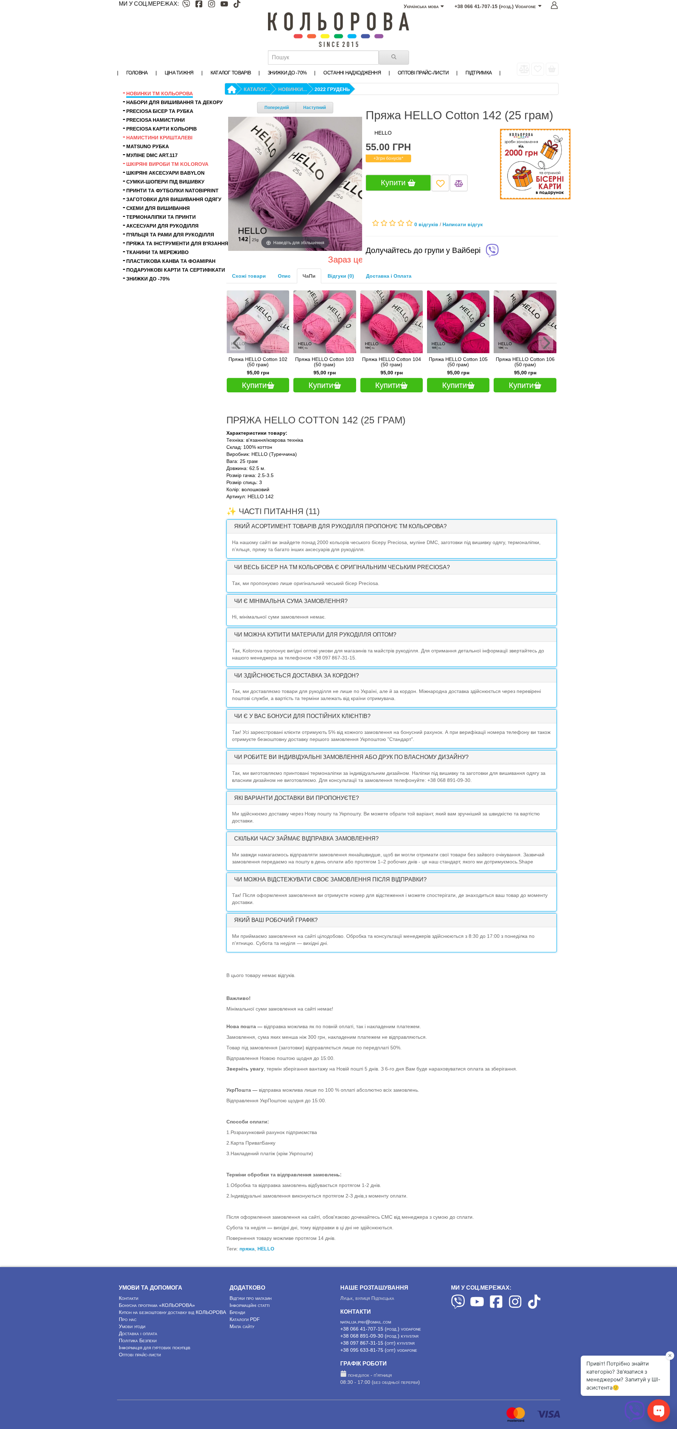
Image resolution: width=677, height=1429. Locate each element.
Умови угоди (132, 1326)
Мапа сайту (242, 1326)
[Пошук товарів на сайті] (394, 57)
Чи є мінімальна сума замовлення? (291, 601)
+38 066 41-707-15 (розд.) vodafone (380, 1329)
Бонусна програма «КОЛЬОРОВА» (157, 1305)
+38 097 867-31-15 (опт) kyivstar (377, 1343)
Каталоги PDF (245, 1319)
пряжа (247, 1249)
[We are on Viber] (458, 1307)
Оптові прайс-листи (140, 1354)
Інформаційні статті (250, 1305)
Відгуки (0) (341, 276)
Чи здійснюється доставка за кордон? (296, 676)
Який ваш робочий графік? (276, 920)
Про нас (127, 1319)
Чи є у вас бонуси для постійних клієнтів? (302, 716)
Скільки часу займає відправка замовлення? (306, 839)
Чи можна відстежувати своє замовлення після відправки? (330, 879)
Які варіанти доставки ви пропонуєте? (296, 798)
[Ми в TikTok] (237, 5)
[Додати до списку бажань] (440, 183)
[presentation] (237, 343)
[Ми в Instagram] (211, 5)
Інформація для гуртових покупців (154, 1347)
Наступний (314, 107)
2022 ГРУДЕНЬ (332, 89)
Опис (284, 276)
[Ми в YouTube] (224, 5)
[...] (552, 69)
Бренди (237, 1312)
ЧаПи (309, 276)
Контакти (128, 1298)
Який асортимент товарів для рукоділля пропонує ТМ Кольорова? (340, 526)
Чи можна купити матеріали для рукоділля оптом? (315, 635)
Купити (394, 182)
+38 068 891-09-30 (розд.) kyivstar (379, 1336)
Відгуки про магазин (251, 1298)
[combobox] (323, 57)
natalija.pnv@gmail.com (365, 1322)
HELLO (265, 1249)
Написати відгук (463, 224)
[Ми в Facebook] (199, 5)
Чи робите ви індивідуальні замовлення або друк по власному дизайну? (351, 757)
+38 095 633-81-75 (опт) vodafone (378, 1350)
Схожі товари (249, 276)
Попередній (276, 107)
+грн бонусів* (388, 158)
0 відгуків (426, 224)
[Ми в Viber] (186, 5)
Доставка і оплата (138, 1333)
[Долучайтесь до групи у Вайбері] (492, 251)
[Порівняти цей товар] (459, 183)
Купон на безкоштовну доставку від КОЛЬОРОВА (172, 1312)
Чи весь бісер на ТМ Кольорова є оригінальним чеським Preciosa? (342, 567)
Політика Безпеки (138, 1340)
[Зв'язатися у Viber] (634, 1420)
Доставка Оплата (388, 276)
